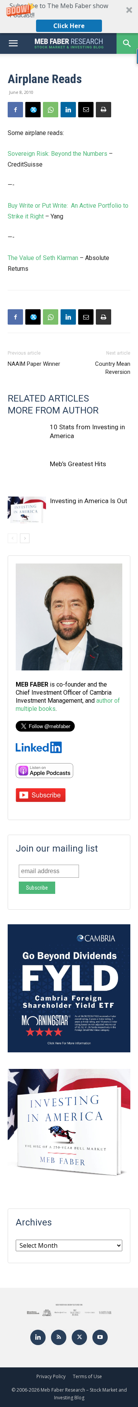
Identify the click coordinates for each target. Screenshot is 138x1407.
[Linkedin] (68, 109)
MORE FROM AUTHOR (53, 410)
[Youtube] (100, 1337)
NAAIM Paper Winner (34, 363)
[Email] (86, 109)
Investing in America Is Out (88, 501)
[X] (33, 109)
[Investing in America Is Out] (27, 510)
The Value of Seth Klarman (43, 258)
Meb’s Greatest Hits (78, 464)
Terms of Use (87, 1376)
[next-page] (25, 538)
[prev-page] (12, 538)
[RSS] (58, 1337)
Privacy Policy (51, 1376)
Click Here (69, 26)
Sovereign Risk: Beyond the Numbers (57, 153)
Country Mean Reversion (112, 367)
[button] (69, 16)
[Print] (103, 109)
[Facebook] (15, 109)
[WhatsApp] (50, 109)
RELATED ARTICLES (48, 398)
